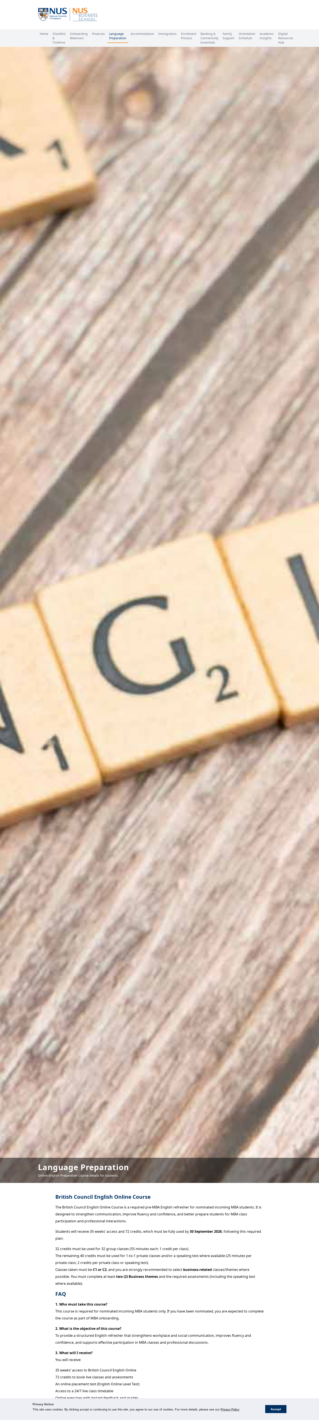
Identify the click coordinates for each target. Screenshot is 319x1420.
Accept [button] (276, 1409)
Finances (98, 34)
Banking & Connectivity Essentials (209, 38)
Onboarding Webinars (79, 36)
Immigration (167, 34)
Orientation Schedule (247, 36)
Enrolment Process (188, 36)
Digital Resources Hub (285, 38)
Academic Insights (267, 36)
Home (44, 34)
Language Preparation (117, 36)
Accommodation (142, 34)
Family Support (228, 36)
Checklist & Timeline (59, 38)
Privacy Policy (229, 1409)
